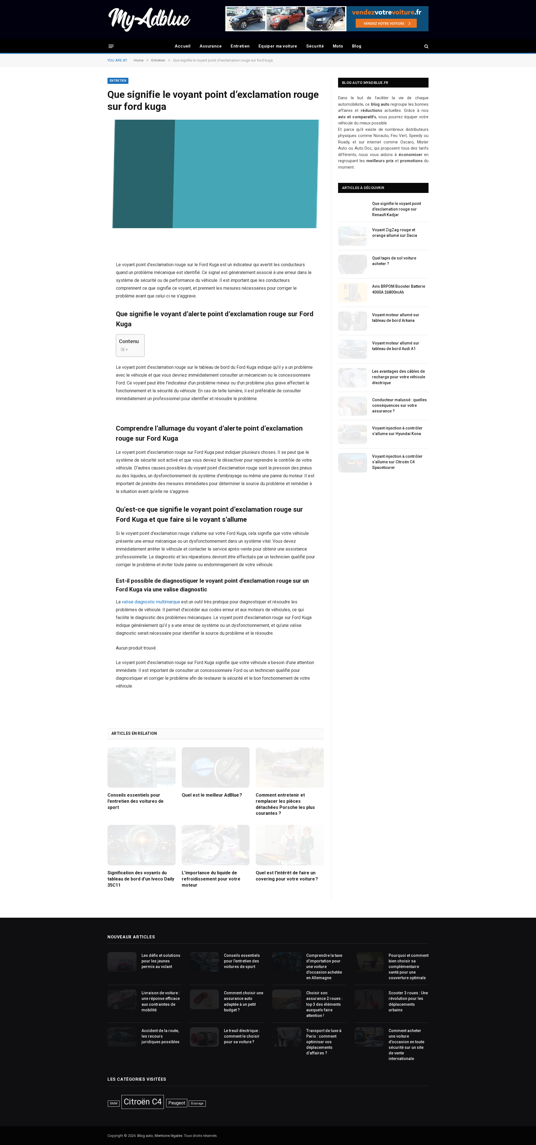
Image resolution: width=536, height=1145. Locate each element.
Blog (356, 46)
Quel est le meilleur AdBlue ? (212, 795)
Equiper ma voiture (278, 46)
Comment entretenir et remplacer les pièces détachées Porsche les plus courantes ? (285, 804)
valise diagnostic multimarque (151, 602)
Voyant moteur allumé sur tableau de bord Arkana (395, 318)
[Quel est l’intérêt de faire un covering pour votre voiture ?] (290, 845)
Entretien (240, 46)
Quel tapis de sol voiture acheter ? (394, 261)
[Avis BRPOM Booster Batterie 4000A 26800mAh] (352, 292)
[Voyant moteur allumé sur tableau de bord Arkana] (352, 321)
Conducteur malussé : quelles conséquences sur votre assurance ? (399, 405)
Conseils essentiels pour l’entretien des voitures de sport (135, 801)
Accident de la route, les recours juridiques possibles (161, 1036)
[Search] (426, 46)
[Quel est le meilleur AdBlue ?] (216, 767)
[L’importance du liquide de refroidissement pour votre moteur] (216, 845)
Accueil (183, 46)
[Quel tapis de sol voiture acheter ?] (352, 264)
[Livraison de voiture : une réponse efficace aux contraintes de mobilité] (122, 999)
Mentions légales (168, 1136)
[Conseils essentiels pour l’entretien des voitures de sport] (141, 767)
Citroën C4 (143, 1101)
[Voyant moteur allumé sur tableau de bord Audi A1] (352, 349)
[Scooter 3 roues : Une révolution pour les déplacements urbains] (369, 999)
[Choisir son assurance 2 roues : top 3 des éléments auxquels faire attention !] (286, 999)
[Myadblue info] (149, 19)
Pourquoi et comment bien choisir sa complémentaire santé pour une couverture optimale (409, 966)
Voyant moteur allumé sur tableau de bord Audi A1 (395, 346)
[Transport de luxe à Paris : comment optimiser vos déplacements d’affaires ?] (286, 1037)
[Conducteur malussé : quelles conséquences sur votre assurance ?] (352, 406)
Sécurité (315, 46)
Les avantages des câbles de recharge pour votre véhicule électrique (398, 377)
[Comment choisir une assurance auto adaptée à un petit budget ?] (204, 999)
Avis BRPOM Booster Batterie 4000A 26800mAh (398, 289)
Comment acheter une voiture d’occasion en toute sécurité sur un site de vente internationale (406, 1044)
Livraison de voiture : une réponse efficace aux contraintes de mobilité (161, 1001)
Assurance (211, 46)
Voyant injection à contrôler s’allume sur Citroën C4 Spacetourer (397, 462)
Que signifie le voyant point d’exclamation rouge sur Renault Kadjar (396, 209)
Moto (338, 46)
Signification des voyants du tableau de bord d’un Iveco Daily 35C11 (140, 879)
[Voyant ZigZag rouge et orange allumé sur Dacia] (352, 236)
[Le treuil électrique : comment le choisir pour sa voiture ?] (204, 1037)
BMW (113, 1103)
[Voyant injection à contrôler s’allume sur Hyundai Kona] (352, 434)
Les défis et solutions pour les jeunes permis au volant (161, 961)
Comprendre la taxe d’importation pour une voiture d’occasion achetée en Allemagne (324, 966)
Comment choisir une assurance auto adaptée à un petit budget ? (243, 1001)
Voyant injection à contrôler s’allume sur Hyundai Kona (397, 431)
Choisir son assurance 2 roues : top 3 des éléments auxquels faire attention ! (324, 1004)
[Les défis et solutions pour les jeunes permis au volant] (122, 961)
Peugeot (176, 1103)
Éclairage (197, 1103)
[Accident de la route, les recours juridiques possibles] (122, 1037)
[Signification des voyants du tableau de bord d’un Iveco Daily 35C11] (141, 845)
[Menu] (111, 46)
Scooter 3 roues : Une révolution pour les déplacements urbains (408, 1001)
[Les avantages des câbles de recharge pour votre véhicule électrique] (352, 377)
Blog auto (145, 1136)
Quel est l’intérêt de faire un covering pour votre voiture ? (287, 876)
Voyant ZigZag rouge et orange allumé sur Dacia (394, 233)
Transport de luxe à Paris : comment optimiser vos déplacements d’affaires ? (323, 1041)
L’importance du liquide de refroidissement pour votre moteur (211, 879)
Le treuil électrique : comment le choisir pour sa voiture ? (242, 1036)
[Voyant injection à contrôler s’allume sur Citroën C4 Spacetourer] (352, 462)
